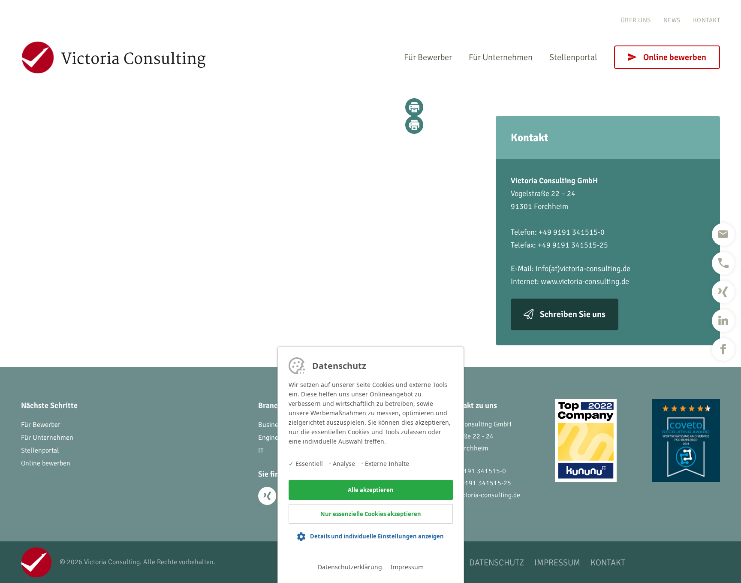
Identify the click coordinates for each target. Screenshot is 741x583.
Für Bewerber (428, 57)
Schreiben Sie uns (572, 314)
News (672, 20)
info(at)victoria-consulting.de (583, 268)
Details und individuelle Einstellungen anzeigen (377, 536)
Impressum (407, 567)
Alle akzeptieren (371, 490)
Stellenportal (573, 57)
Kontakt (706, 20)
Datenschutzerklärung (350, 567)
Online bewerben (674, 57)
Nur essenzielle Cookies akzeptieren (370, 514)
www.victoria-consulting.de (585, 281)
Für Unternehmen (501, 57)
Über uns (636, 20)
